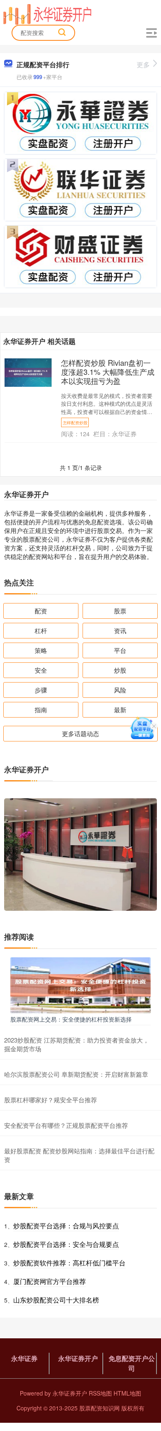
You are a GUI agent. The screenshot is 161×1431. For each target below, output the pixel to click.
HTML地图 (127, 1393)
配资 (41, 610)
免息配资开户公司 (132, 1363)
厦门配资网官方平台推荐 (49, 1281)
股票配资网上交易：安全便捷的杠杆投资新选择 (71, 1019)
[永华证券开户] (47, 13)
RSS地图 (100, 1393)
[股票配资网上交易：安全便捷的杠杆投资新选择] (80, 984)
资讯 (120, 630)
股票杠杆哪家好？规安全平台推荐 (50, 1099)
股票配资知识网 (99, 1408)
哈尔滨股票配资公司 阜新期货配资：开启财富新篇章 (76, 1074)
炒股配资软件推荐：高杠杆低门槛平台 (69, 1262)
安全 (41, 670)
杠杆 (41, 630)
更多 (143, 64)
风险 (120, 689)
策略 (41, 650)
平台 (120, 650)
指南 (41, 709)
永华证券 (24, 1358)
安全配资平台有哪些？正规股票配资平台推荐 (66, 1125)
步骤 (41, 689)
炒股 (120, 670)
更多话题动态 (80, 733)
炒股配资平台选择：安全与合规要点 (66, 1244)
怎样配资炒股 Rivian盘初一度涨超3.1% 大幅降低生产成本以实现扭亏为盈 (107, 371)
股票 (120, 610)
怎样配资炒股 (75, 422)
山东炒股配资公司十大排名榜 (56, 1300)
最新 (120, 709)
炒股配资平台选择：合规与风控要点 (66, 1225)
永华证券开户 (78, 1358)
